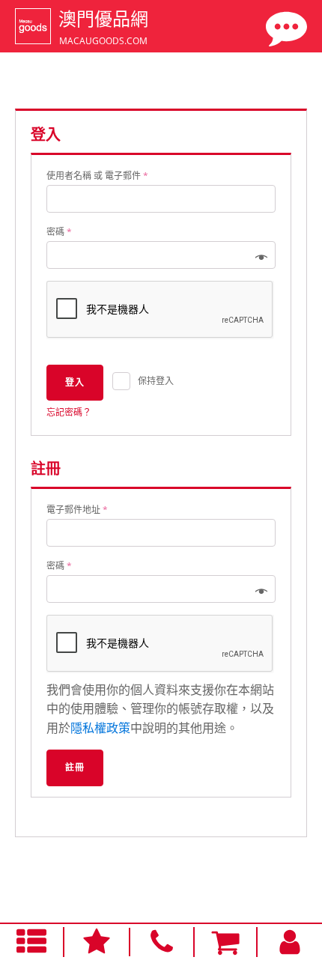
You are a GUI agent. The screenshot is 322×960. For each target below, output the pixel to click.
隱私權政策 (100, 728)
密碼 (59, 231)
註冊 (75, 767)
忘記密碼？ (68, 412)
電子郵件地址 (77, 509)
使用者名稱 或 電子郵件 (97, 175)
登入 (75, 382)
